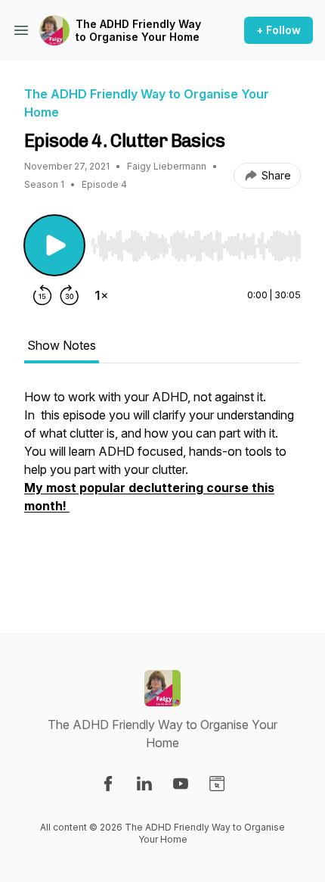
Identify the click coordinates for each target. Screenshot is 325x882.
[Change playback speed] (101, 295)
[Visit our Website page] (216, 783)
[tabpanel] (162, 486)
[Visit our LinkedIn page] (144, 783)
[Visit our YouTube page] (180, 783)
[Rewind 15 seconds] (42, 295)
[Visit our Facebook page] (108, 783)
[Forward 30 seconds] (69, 295)
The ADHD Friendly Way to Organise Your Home (138, 30)
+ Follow (278, 29)
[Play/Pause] (54, 245)
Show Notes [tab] (61, 345)
